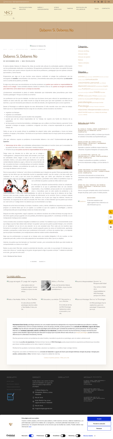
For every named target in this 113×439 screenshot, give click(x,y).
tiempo (93, 112)
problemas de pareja (84, 98)
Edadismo (91, 197)
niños (80, 95)
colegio (83, 79)
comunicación (91, 79)
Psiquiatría (96, 106)
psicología (102, 98)
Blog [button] (97, 8)
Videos (80, 66)
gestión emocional (95, 89)
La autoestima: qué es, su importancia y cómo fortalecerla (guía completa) (93, 156)
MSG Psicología (28, 61)
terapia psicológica (82, 332)
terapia (89, 112)
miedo (97, 92)
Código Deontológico (13, 387)
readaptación (101, 106)
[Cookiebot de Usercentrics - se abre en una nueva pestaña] (10, 436)
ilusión (106, 89)
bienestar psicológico (104, 76)
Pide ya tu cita (65, 357)
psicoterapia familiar (97, 102)
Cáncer (104, 83)
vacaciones (80, 114)
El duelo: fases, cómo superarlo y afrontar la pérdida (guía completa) (93, 130)
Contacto (106, 8)
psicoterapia (85, 102)
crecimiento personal (88, 82)
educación (91, 86)
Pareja (95, 96)
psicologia (94, 99)
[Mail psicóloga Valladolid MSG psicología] (109, 1)
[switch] (47, 435)
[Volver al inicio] (8, 13)
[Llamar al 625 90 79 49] (111, 212)
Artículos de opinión (84, 57)
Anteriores (34, 261)
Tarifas (70, 8)
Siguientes (41, 261)
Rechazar (99, 428)
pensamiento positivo (101, 95)
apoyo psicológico (89, 76)
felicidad (80, 89)
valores (85, 114)
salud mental (82, 112)
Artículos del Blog (83, 51)
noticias (86, 96)
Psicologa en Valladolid (81, 8)
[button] (13, 18)
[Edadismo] (82, 201)
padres (90, 96)
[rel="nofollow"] (95, 1)
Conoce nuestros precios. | (52, 357)
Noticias (80, 60)
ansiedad (81, 76)
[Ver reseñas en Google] (111, 222)
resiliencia (105, 110)
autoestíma (96, 76)
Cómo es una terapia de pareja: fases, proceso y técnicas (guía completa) (92, 186)
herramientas (101, 89)
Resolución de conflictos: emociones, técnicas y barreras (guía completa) (92, 143)
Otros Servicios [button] (58, 8)
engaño (105, 86)
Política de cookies (13, 384)
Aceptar (99, 419)
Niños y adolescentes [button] (43, 8)
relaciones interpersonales (90, 109)
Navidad (102, 92)
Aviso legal (10, 381)
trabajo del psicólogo (101, 112)
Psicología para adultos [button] (25, 8)
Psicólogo (83, 106)
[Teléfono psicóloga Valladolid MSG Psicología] (105, 1)
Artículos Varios (83, 54)
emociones (99, 86)
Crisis (100, 83)
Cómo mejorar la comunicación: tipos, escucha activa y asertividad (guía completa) (94, 171)
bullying (79, 79)
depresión (82, 86)
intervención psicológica (83, 92)
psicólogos (91, 106)
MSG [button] (14, 8)
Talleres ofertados (83, 63)
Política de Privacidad (14, 389)
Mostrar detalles (88, 435)
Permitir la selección (99, 423)
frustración (86, 89)
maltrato (91, 92)
